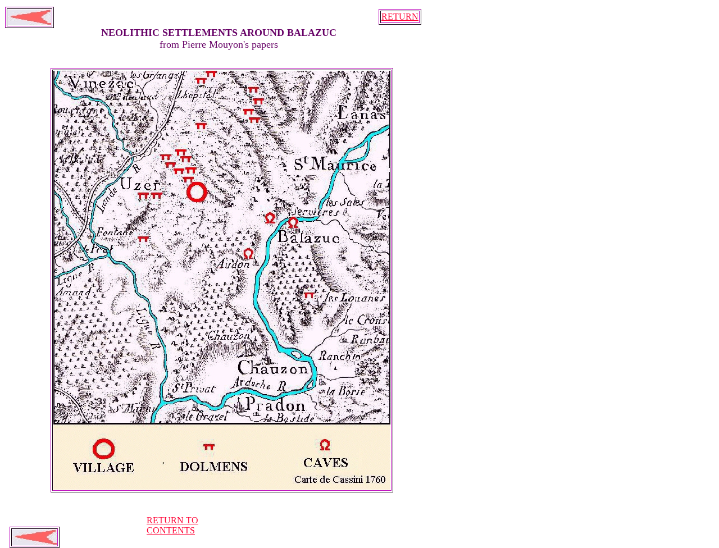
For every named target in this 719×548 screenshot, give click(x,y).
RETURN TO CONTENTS (172, 525)
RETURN (399, 16)
